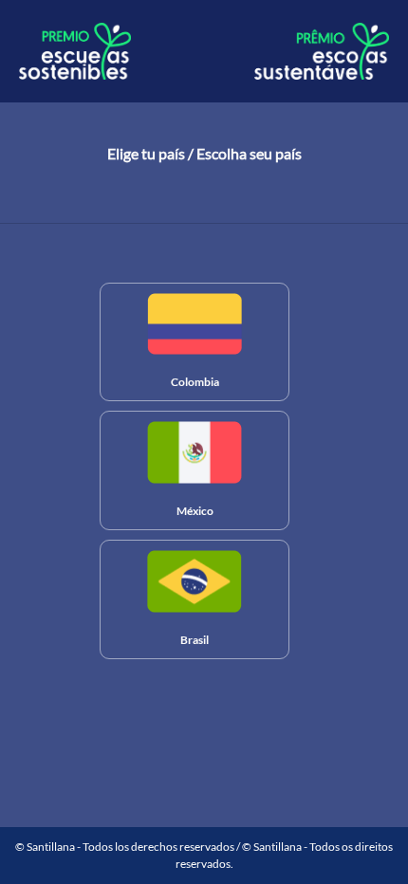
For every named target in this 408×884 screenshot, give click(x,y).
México (194, 511)
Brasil (194, 640)
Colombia (195, 382)
